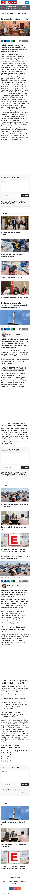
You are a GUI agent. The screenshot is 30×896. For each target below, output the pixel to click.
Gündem (12, 13)
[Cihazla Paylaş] (14, 41)
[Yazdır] (20, 41)
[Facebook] (2, 41)
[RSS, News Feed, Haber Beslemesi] (19, 888)
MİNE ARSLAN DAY (12, 586)
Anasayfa (5, 13)
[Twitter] (5, 41)
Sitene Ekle (14, 883)
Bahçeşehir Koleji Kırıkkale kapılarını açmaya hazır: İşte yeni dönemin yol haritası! (16, 7)
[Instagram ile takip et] (15, 888)
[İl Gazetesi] (9, 2)
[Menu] (27, 2)
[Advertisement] (15, 157)
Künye (10, 881)
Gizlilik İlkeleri (23, 881)
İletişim (16, 881)
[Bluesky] (7, 41)
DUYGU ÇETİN (11, 334)
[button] (23, 41)
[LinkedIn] (9, 41)
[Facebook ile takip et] (11, 888)
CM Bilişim (6, 893)
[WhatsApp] (12, 41)
